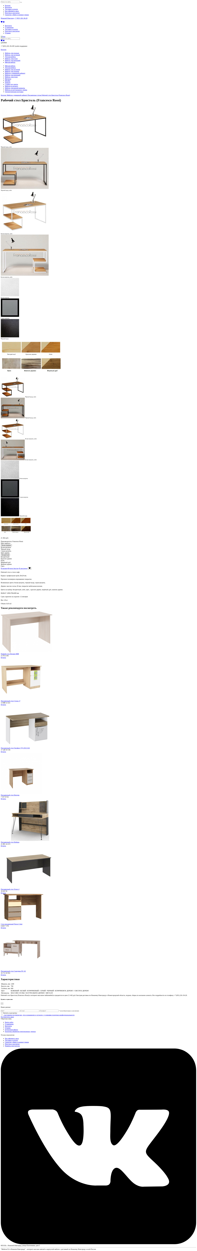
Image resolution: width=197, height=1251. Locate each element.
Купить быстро (13, 568)
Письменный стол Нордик (10, 795)
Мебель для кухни (11, 59)
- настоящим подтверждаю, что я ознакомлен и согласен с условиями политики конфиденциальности (38, 1015)
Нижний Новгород (7, 18)
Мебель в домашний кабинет (15, 73)
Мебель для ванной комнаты (15, 88)
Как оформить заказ (12, 11)
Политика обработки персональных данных (20, 1031)
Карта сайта (9, 1022)
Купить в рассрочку (10, 1013)
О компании (9, 27)
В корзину (4, 568)
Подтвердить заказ (7, 1017)
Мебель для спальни (12, 53)
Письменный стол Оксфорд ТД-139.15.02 (15, 748)
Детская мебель (10, 57)
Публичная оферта (11, 1030)
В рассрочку (23, 568)
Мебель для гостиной (12, 55)
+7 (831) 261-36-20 (21, 18)
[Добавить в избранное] (29, 568)
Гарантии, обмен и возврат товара (17, 15)
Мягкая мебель (10, 62)
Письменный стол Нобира (10, 842)
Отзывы (8, 33)
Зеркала (7, 82)
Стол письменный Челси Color (11, 924)
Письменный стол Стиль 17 (10, 701)
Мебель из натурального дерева (16, 90)
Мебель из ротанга (11, 86)
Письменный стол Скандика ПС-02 (13, 971)
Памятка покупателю (12, 1046)
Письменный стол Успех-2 (10, 889)
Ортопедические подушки (14, 92)
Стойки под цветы (11, 84)
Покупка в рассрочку (12, 13)
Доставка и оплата (11, 9)
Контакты (8, 7)
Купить (3, 657)
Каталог (8, 5)
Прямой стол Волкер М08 (10, 654)
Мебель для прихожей (12, 60)
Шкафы (7, 81)
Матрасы (8, 79)
